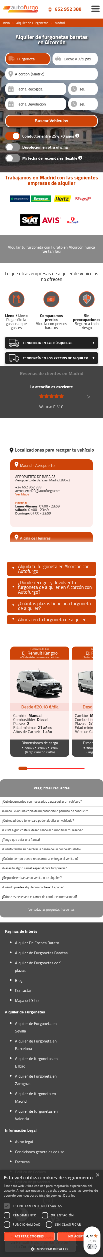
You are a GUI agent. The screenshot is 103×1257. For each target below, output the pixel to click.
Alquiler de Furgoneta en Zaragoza (36, 1079)
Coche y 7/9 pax (77, 59)
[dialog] (51, 1213)
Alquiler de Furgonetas (32, 23)
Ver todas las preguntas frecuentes (51, 909)
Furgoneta (26, 59)
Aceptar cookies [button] (29, 1236)
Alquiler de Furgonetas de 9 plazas (38, 966)
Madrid (60, 23)
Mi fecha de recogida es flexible (49, 158)
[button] (51, 1248)
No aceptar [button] (78, 1236)
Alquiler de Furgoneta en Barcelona (36, 1044)
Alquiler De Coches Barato (37, 943)
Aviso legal (24, 1141)
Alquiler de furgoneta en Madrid (35, 1097)
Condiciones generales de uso (39, 1152)
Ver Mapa (22, 494)
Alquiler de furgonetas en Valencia (36, 1114)
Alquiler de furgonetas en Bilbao (36, 1062)
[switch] (92, 1246)
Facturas (22, 1162)
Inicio (6, 23)
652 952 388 (68, 9)
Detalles (69, 1195)
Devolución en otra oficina (45, 147)
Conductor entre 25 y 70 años (48, 136)
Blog (18, 980)
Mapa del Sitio (26, 1000)
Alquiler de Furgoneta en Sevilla (36, 1027)
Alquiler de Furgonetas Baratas (41, 953)
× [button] (97, 1175)
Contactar (23, 990)
